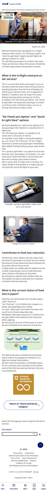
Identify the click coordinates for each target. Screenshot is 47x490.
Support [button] (43, 489)
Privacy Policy (18, 453)
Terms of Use (15, 458)
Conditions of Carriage (23, 463)
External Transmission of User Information (23, 455)
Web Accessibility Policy (19, 460)
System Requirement (29, 458)
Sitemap (33, 460)
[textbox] (19, 434)
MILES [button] (25, 489)
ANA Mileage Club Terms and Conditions (23, 465)
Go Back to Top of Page (40, 445)
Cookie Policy (29, 453)
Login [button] (34, 489)
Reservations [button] (14, 489)
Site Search (6, 429)
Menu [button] (3, 489)
